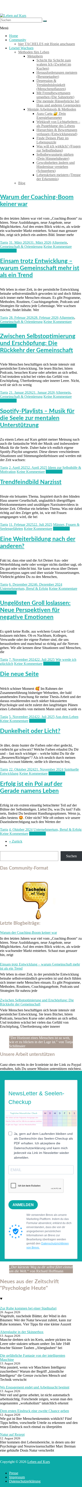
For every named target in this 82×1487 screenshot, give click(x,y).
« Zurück (15, 841)
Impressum (17, 1477)
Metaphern (35, 56)
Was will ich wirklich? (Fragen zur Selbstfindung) (58, 148)
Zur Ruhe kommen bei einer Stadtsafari (28, 1308)
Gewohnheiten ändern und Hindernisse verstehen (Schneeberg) (55, 167)
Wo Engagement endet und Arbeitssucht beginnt (34, 1387)
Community (17, 40)
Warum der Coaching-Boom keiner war (28, 932)
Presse (13, 1473)
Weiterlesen (8, 251)
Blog (21, 183)
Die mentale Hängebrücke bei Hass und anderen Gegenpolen (58, 103)
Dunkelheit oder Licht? (30, 731)
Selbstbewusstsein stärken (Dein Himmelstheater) (55, 156)
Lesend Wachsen (21, 48)
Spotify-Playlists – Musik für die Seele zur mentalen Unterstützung (37, 418)
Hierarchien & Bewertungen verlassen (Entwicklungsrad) (56, 132)
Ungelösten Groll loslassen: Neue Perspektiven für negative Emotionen (35, 610)
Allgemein (59, 242)
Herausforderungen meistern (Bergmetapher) (56, 75)
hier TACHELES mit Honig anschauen (46, 44)
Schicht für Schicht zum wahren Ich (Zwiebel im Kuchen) (53, 64)
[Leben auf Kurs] (13, 15)
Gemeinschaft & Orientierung (21, 246)
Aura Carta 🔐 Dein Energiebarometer (51, 116)
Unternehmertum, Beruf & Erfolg (24, 588)
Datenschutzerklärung (25, 1481)
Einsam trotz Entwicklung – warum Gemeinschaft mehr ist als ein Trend (39, 268)
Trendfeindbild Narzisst (31, 482)
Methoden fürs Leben (33, 52)
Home (13, 36)
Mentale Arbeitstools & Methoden (51, 109)
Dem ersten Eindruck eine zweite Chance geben (34, 1411)
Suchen (71, 856)
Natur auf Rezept (12, 1434)
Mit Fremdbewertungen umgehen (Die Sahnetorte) (55, 95)
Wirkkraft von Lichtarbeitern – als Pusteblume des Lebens (58, 124)
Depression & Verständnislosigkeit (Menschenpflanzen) (51, 85)
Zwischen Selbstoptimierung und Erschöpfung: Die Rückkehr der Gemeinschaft (37, 343)
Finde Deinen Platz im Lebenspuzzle (52, 140)
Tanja (4, 242)
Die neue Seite (19, 674)
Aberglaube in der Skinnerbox (22, 1332)
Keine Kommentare (58, 246)
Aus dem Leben (66, 717)
